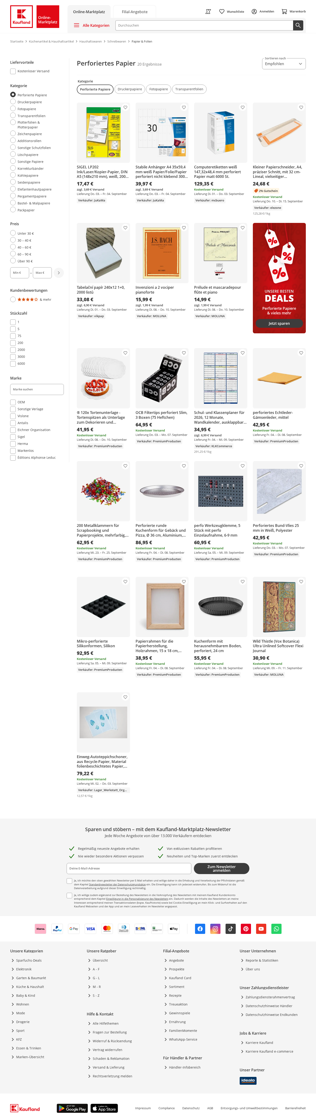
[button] (95, 89)
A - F (96, 969)
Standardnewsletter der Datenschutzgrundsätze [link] (117, 884)
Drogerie (23, 1022)
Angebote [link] (176, 960)
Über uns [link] (253, 969)
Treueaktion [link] (178, 1004)
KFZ (19, 1039)
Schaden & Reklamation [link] (111, 1058)
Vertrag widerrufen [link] (107, 1050)
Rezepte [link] (175, 995)
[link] (134, 11)
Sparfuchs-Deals (29, 960)
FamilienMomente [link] (183, 1030)
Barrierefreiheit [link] (295, 1108)
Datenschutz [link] (191, 1108)
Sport (20, 1030)
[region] (39, 260)
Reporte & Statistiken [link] (262, 960)
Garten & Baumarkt (31, 978)
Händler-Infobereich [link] (185, 1067)
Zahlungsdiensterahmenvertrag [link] (270, 997)
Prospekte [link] (176, 969)
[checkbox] (35, 72)
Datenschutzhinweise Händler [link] (269, 1006)
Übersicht (100, 960)
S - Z (96, 995)
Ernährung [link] (177, 1022)
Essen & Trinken (28, 1048)
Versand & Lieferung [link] (108, 1067)
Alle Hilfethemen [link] (106, 1023)
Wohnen (22, 1004)
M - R (97, 986)
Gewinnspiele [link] (179, 1013)
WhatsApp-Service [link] (183, 1039)
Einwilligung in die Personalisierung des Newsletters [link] (137, 898)
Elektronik (23, 969)
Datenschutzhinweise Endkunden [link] (272, 1014)
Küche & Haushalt (30, 986)
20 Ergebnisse (149, 64)
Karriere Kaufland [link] (259, 1042)
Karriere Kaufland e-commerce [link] (269, 1051)
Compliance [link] (166, 1108)
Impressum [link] (143, 1108)
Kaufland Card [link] (180, 978)
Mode (20, 1013)
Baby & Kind (25, 995)
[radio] (35, 95)
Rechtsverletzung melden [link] (112, 1076)
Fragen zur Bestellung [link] (110, 1032)
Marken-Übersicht (30, 1057)
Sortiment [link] (176, 986)
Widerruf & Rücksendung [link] (112, 1041)
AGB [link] (210, 1108)
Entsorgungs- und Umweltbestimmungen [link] (249, 1108)
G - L (96, 978)
